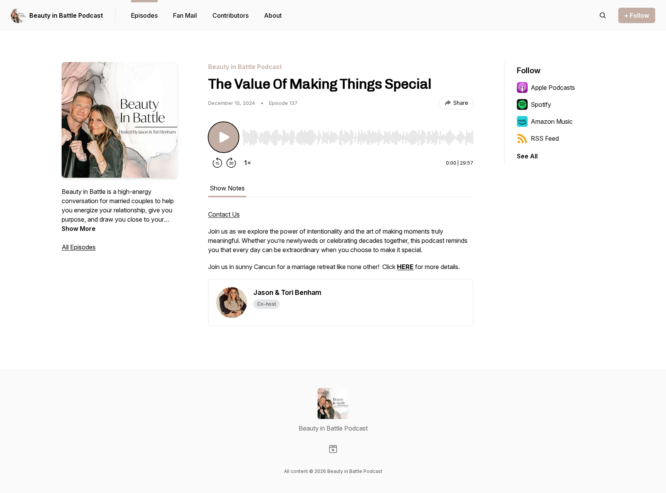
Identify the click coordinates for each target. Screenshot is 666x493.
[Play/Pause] (223, 137)
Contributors (230, 15)
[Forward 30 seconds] (231, 162)
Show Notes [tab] (227, 188)
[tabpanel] (340, 244)
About (273, 15)
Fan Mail (185, 15)
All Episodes (79, 247)
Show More (79, 228)
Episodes (144, 15)
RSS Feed (545, 138)
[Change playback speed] (247, 162)
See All (527, 156)
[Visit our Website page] (333, 449)
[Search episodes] (603, 15)
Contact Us (224, 214)
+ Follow (636, 15)
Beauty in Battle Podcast (66, 15)
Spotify (541, 104)
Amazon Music (552, 121)
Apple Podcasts (553, 87)
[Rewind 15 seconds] (217, 162)
